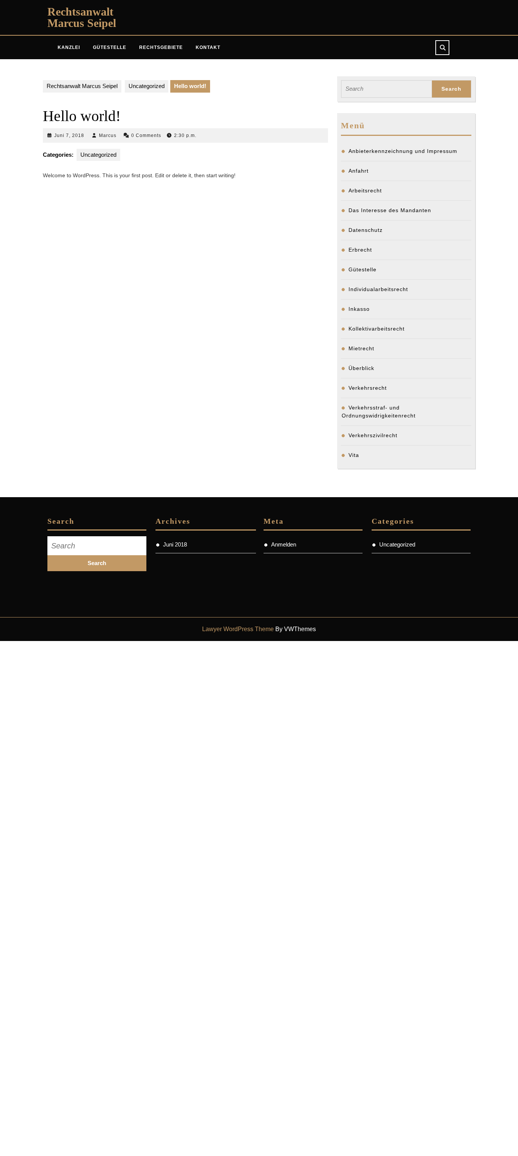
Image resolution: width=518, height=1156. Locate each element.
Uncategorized (147, 86)
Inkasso (359, 309)
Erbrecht (360, 250)
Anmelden (283, 544)
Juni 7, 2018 (69, 135)
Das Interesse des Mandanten (389, 210)
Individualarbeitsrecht (378, 289)
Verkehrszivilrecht (372, 435)
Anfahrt (358, 171)
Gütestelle (109, 47)
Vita (353, 455)
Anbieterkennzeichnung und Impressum (402, 151)
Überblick (361, 368)
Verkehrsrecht (367, 388)
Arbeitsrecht (365, 190)
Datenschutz (365, 230)
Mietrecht (361, 348)
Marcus (107, 135)
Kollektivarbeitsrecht (376, 329)
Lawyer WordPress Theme (238, 629)
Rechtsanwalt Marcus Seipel (81, 17)
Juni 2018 (175, 544)
